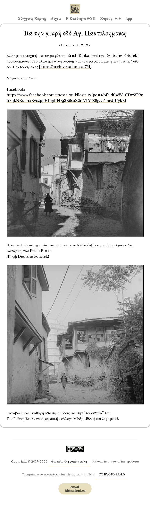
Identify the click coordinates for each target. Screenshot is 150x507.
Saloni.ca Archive (75, 5)
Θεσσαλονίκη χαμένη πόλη (69, 461)
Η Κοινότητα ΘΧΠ (81, 18)
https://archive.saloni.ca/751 (65, 66)
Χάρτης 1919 (110, 18)
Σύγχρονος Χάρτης (32, 18)
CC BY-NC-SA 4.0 (111, 474)
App (128, 18)
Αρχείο (56, 18)
